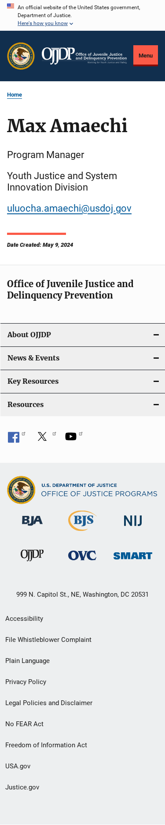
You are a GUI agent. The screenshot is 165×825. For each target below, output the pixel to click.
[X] (45, 439)
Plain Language (27, 661)
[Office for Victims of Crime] (82, 561)
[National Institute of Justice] (133, 527)
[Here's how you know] (82, 15)
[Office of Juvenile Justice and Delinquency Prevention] (32, 562)
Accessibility (24, 619)
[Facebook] (16, 439)
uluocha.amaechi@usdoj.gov (69, 208)
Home (14, 94)
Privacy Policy (25, 682)
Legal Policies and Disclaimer (48, 703)
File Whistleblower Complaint (48, 640)
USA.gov (17, 766)
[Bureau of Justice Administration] (32, 527)
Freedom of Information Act (46, 745)
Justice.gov (22, 787)
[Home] (84, 56)
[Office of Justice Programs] (21, 56)
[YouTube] (74, 439)
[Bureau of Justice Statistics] (82, 532)
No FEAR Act (24, 724)
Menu (146, 55)
